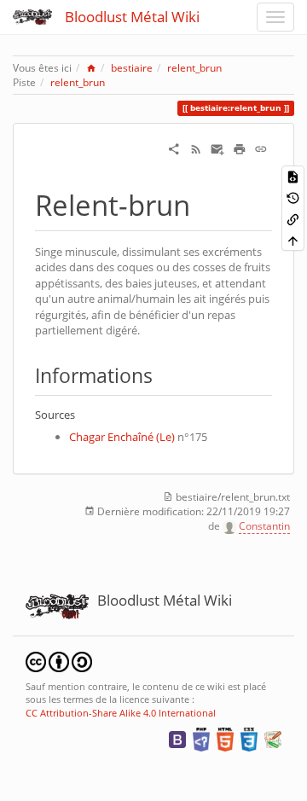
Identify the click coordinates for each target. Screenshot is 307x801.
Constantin (264, 526)
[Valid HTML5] (225, 738)
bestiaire (132, 68)
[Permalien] (261, 148)
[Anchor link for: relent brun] (204, 203)
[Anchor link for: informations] (162, 374)
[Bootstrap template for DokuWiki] (177, 738)
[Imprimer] (239, 148)
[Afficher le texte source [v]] (293, 176)
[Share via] (174, 148)
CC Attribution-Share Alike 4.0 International (121, 712)
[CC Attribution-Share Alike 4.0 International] (59, 660)
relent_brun (194, 68)
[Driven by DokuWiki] (272, 738)
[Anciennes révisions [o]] (293, 197)
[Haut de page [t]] (293, 240)
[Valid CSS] (249, 738)
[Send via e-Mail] (217, 148)
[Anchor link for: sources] (80, 414)
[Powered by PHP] (201, 738)
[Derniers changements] (196, 148)
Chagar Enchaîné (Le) (122, 436)
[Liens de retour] (293, 219)
